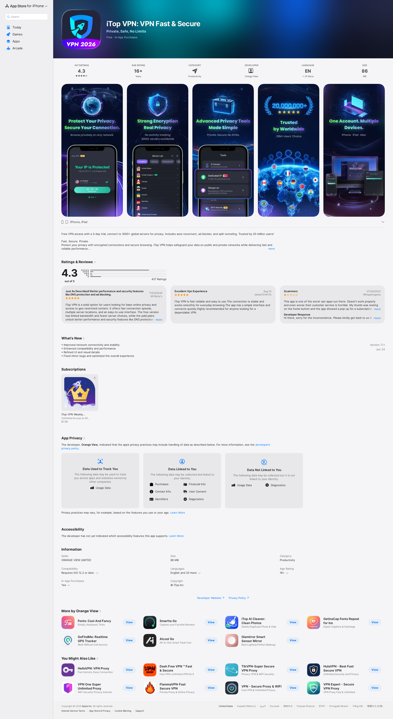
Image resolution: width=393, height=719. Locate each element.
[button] (26, 27)
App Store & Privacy (99, 711)
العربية (263, 706)
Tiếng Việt (357, 706)
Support (140, 711)
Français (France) (306, 706)
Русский (274, 706)
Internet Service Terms (73, 711)
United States (226, 706)
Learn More (177, 512)
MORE (159, 319)
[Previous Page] (57, 304)
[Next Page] (389, 304)
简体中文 (287, 706)
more (271, 248)
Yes (63, 585)
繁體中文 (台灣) (375, 706)
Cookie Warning (123, 711)
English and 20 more (184, 572)
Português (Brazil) (338, 706)
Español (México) (246, 706)
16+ (282, 572)
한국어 (322, 706)
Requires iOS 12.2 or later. (78, 572)
